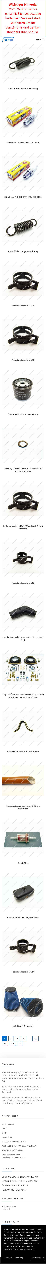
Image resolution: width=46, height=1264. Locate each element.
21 (35, 1038)
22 (5, 1043)
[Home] (7, 39)
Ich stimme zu (36, 1257)
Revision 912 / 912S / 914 (14, 1190)
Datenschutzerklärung (14, 1141)
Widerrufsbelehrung (13, 1150)
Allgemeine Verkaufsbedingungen (19, 1146)
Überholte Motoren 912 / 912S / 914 (20, 1177)
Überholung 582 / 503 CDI (15, 1185)
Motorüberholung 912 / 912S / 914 (19, 1181)
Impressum (7, 1137)
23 (13, 1043)
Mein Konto (8, 1124)
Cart (4, 1128)
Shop (4, 1133)
